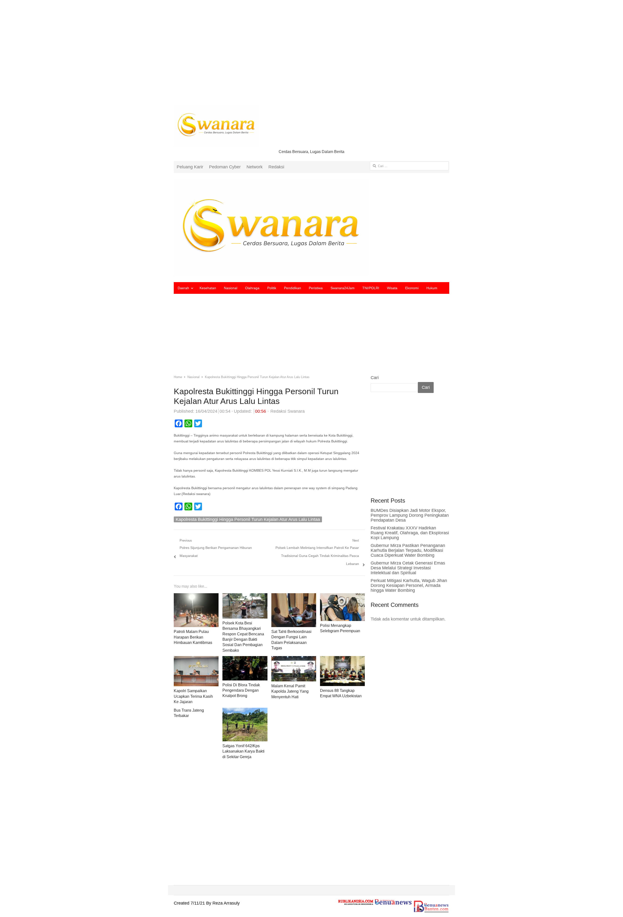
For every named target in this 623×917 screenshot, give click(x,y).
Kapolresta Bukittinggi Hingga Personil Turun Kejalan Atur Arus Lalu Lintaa (248, 519)
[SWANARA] (311, 227)
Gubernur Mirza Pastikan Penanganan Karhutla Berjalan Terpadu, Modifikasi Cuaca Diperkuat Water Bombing (408, 550)
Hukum (431, 288)
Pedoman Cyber (225, 166)
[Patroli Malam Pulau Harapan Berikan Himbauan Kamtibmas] (196, 597)
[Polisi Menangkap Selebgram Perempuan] (342, 597)
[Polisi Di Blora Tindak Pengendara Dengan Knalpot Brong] (244, 660)
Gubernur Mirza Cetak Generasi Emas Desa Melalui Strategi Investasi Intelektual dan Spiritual (408, 568)
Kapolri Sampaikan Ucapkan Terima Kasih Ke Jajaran (193, 696)
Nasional (230, 288)
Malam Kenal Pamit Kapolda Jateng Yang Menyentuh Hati (290, 691)
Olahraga (252, 288)
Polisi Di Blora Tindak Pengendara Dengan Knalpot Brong (241, 690)
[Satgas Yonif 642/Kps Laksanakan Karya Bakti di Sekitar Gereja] (244, 711)
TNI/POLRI (370, 288)
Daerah (183, 288)
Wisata (392, 288)
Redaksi (276, 166)
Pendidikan (292, 288)
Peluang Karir (190, 166)
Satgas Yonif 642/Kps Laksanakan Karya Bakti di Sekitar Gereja (243, 751)
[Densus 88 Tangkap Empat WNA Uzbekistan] (342, 660)
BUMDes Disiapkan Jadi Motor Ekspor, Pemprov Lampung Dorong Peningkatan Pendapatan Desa (410, 515)
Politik (271, 288)
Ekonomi (412, 288)
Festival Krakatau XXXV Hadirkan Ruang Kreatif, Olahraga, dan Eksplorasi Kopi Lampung (410, 532)
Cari (375, 377)
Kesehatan (208, 288)
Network (255, 166)
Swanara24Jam (342, 288)
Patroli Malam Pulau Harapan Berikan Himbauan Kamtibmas (193, 637)
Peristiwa (316, 288)
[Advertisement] (311, 56)
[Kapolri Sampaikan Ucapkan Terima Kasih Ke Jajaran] (196, 660)
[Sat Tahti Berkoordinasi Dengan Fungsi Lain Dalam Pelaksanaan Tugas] (293, 597)
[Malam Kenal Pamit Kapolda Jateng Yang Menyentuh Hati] (293, 660)
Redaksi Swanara (287, 411)
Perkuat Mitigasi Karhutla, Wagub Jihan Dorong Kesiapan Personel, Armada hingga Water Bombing (409, 585)
